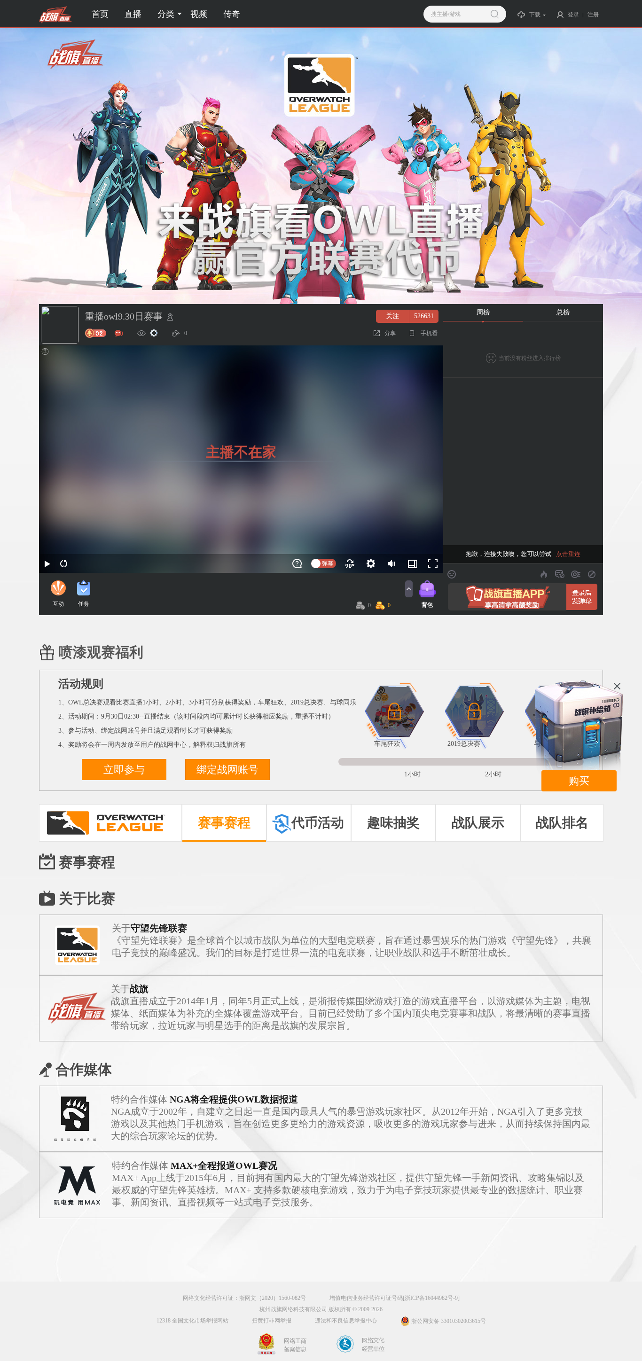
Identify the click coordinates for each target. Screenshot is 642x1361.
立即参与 (124, 769)
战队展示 (478, 822)
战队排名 (562, 822)
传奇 (231, 14)
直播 (133, 14)
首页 (100, 14)
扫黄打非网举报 (271, 1320)
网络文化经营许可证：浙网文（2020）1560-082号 (244, 1298)
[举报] (170, 317)
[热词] (543, 574)
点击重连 (568, 553)
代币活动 (317, 822)
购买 (579, 781)
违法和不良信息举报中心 (346, 1320)
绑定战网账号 (227, 769)
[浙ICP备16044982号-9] (431, 1298)
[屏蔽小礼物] (591, 574)
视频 (198, 14)
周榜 (483, 312)
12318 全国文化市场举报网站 (192, 1320)
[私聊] (119, 333)
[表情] (451, 574)
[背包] (427, 588)
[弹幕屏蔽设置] (559, 574)
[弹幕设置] (575, 574)
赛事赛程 (224, 822)
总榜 (563, 312)
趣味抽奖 (393, 822)
